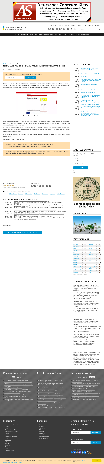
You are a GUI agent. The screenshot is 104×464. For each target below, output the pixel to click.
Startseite (5, 63)
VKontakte (67, 29)
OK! (96, 461)
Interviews (58, 34)
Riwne (90, 252)
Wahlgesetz (61, 194)
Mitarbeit (67, 25)
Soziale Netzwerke (43, 438)
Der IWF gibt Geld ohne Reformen (13, 388)
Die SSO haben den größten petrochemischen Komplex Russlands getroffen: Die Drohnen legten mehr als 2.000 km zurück (39, 205)
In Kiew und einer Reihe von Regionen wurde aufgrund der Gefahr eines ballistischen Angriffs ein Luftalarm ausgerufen (39, 214)
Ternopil (75, 250)
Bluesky (49, 29)
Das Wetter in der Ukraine (11, 431)
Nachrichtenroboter (82, 34)
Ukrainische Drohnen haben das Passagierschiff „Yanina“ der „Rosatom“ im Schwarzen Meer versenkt (38, 203)
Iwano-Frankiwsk (91, 246)
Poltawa (75, 260)
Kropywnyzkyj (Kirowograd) (92, 258)
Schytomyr (75, 256)
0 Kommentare (17, 69)
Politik (17, 34)
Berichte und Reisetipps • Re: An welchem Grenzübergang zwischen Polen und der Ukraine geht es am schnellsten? (86, 354)
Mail (50, 186)
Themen (7, 448)
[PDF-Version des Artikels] (47, 186)
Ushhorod (91, 244)
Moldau (21, 194)
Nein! (78, 161)
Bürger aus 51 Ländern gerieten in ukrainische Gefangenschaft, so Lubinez (33, 216)
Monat (13, 377)
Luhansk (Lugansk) (75, 271)
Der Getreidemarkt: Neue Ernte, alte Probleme (16, 394)
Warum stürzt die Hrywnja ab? (12, 393)
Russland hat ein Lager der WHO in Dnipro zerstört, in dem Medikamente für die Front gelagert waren (38, 208)
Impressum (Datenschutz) (94, 25)
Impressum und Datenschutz (12, 424)
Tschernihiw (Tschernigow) (92, 256)
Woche (19, 377)
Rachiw (74, 248)
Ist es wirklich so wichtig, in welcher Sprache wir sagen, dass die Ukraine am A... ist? (86, 393)
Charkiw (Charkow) (91, 265)
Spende (40, 144)
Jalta (90, 272)
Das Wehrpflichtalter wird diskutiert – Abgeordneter (51, 405)
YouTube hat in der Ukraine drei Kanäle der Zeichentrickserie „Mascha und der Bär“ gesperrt (90, 75)
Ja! (77, 158)
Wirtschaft (24, 34)
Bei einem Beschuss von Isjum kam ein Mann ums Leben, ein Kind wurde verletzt (90, 107)
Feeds (6, 438)
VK (18, 153)
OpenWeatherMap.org (82, 274)
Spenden (79, 25)
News (56, 29)
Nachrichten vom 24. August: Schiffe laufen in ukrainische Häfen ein (89, 69)
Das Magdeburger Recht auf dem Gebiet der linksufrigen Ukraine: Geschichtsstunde (83, 390)
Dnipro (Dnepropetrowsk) (77, 269)
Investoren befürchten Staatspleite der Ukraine (84, 386)
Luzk (74, 252)
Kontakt (85, 25)
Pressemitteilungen (68, 34)
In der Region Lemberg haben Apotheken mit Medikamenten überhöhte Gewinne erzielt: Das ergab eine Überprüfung (18, 382)
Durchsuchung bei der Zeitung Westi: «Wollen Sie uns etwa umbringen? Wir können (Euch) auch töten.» (86, 384)
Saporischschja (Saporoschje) (92, 267)
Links (6, 441)
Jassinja (90, 248)
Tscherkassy (76, 258)
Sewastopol (75, 272)
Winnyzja (91, 254)
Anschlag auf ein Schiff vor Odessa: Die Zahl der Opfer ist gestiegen (31, 201)
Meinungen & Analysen (46, 34)
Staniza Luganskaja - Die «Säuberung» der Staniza (17, 391)
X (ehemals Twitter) (10, 153)
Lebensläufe (42, 433)
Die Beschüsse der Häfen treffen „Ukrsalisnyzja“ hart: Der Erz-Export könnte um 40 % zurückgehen (89, 91)
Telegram (64, 29)
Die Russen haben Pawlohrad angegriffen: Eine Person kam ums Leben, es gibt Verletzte (91, 96)
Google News (51, 151)
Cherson (75, 264)
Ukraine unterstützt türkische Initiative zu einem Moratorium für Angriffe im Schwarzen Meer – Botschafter (50, 385)
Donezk (90, 268)
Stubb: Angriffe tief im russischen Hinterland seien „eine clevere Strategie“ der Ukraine (52, 388)
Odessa (75, 262)
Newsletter (73, 25)
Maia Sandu (13, 194)
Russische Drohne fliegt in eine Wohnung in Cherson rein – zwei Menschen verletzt (51, 391)
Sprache (53, 194)
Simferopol (91, 270)
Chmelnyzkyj (76, 254)
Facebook (53, 29)
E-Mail (43, 153)
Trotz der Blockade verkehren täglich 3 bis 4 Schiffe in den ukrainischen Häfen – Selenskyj (91, 80)
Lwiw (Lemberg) (76, 246)
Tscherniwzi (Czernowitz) (91, 250)
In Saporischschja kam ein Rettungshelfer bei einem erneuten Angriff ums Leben (35, 210)
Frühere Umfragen (77, 172)
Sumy (90, 260)
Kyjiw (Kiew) (75, 244)
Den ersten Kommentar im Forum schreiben (22, 232)
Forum (50, 25)
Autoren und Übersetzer (11, 436)
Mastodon (60, 29)
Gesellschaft (34, 34)
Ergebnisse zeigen (77, 170)
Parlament (37, 194)
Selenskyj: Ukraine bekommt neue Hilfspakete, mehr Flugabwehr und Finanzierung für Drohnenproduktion (52, 397)
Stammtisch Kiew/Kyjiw (11, 429)
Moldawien (29, 194)
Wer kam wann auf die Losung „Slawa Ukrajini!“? (16, 389)
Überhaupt (91, 377)
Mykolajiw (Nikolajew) (91, 262)
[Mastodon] (80, 452)
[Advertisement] (52, 47)
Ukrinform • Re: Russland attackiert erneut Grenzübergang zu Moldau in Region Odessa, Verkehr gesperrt (86, 336)
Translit (7, 433)
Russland (45, 194)
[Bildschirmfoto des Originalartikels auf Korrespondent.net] (36, 103)
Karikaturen (60, 25)
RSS (75, 29)
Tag (24, 377)
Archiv (54, 25)
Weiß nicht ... (80, 163)
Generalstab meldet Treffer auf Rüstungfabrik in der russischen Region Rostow (51, 408)
